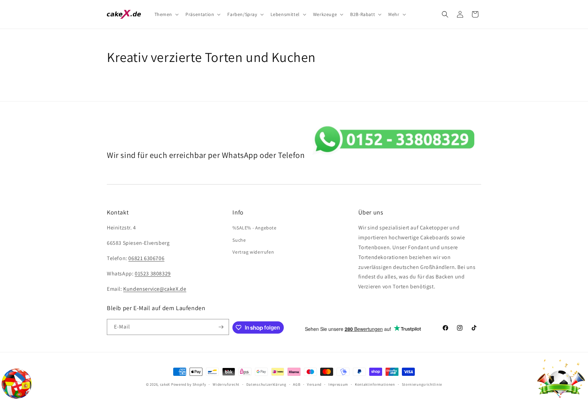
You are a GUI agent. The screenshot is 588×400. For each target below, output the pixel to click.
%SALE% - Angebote (254, 228)
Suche (239, 240)
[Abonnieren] (221, 327)
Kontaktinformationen (375, 384)
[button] (166, 14)
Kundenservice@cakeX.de (154, 288)
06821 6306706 (146, 258)
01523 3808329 (153, 273)
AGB (296, 384)
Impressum (338, 384)
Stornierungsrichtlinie (422, 384)
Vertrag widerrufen (253, 252)
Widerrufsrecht (226, 384)
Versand (314, 384)
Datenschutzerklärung (266, 384)
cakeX (165, 384)
